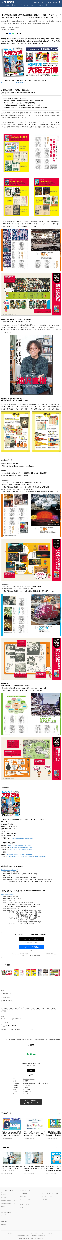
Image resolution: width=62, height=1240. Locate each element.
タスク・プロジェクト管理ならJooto (50, 1193)
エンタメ (26, 5)
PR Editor (22, 1207)
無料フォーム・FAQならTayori (48, 1196)
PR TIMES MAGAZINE (24, 1202)
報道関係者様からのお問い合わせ (47, 1233)
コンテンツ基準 (28, 1233)
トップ (3, 1039)
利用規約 (36, 1233)
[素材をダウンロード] (17, 33)
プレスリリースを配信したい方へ (8, 1203)
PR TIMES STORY (23, 1193)
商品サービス (6, 993)
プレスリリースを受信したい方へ (8, 1200)
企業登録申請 (47, 2)
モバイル (15, 5)
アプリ (21, 5)
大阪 (21, 1008)
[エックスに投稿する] (7, 33)
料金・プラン (4, 1197)
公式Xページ (4, 1221)
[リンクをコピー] (20, 33)
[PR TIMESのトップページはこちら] (9, 2)
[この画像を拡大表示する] (7, 972)
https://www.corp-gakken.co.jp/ (9, 870)
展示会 (27, 1008)
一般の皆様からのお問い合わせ (38, 1235)
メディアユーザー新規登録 (31, 947)
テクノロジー (8, 5)
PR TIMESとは (4, 1195)
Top (2, 5)
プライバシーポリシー (18, 1233)
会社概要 (10, 1233)
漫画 (38, 1008)
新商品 (53, 1008)
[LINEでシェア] (13, 33)
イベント (5, 1008)
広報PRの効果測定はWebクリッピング (28, 1205)
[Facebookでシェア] (10, 33)
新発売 (4, 1011)
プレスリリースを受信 (37, 2)
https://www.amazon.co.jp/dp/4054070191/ (11, 1019)
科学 (11, 1008)
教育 (33, 1008)
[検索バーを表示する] (60, 2)
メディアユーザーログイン (31, 939)
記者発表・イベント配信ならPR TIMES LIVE (29, 1199)
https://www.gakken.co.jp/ (8, 894)
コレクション (45, 1008)
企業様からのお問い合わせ (23, 1235)
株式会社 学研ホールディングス (25, 1039)
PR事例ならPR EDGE (46, 1199)
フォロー (31, 1070)
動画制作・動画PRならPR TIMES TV (27, 1196)
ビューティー (34, 5)
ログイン (55, 2)
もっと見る (58, 1113)
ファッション (42, 5)
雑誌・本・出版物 (7, 1000)
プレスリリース (11, 1039)
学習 (16, 1008)
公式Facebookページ (5, 1215)
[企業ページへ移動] (31, 1054)
